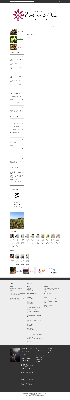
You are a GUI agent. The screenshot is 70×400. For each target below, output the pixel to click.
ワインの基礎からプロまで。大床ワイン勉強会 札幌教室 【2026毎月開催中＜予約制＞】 (17, 172)
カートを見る (50, 350)
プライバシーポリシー (39, 357)
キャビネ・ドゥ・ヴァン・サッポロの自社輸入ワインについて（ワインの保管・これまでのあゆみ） (17, 176)
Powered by (29, 397)
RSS (36, 361)
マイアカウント (50, 348)
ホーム (37, 348)
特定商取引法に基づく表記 (40, 355)
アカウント (52, 1)
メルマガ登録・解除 (39, 359)
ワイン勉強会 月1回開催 (14, 179)
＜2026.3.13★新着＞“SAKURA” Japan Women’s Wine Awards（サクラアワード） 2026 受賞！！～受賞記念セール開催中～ (17, 182)
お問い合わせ (50, 352)
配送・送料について (39, 352)
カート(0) (58, 1)
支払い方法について (39, 350)
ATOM (39, 361)
